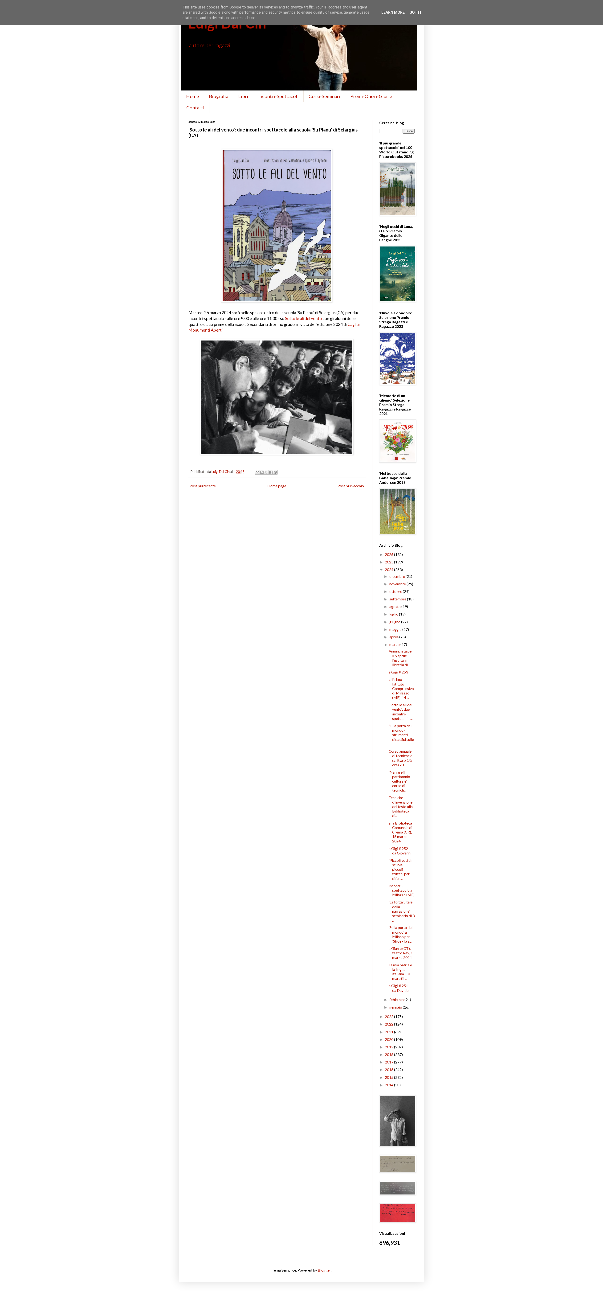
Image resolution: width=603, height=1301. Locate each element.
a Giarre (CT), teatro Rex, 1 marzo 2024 (401, 953)
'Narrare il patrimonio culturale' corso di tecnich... (399, 781)
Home (192, 96)
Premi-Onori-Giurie (371, 96)
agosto (395, 606)
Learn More (393, 12)
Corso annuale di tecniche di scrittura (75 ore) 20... (401, 758)
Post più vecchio (351, 486)
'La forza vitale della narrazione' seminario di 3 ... (402, 911)
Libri (243, 96)
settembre (398, 599)
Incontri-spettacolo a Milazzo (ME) (402, 890)
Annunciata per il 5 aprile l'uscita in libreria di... (401, 658)
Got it (415, 12)
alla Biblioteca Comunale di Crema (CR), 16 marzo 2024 (400, 832)
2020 (389, 1039)
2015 (389, 1077)
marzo (394, 644)
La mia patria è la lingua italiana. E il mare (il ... (400, 972)
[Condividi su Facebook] (271, 472)
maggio (395, 629)
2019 (389, 1047)
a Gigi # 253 (398, 672)
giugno (395, 622)
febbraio (396, 999)
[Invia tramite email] (257, 472)
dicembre (397, 576)
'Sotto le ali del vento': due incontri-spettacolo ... (400, 711)
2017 (389, 1062)
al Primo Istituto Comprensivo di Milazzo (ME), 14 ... (401, 688)
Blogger (324, 1270)
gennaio (396, 1007)
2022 (389, 1024)
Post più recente (203, 486)
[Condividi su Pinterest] (275, 472)
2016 (389, 1069)
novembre (398, 584)
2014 (389, 1085)
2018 (389, 1054)
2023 (389, 1016)
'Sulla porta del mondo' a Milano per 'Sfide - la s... (400, 934)
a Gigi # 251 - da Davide (399, 987)
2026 (389, 554)
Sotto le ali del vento (303, 318)
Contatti (195, 107)
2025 (389, 562)
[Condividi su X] (266, 472)
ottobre (396, 591)
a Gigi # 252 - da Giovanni (400, 850)
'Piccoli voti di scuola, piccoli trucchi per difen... (400, 869)
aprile (394, 637)
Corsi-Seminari (324, 96)
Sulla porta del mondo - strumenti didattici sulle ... (401, 734)
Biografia (218, 96)
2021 (389, 1032)
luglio (394, 614)
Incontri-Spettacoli (278, 96)
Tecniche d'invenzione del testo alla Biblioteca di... (401, 806)
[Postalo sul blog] (262, 472)
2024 (389, 569)
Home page (276, 486)
